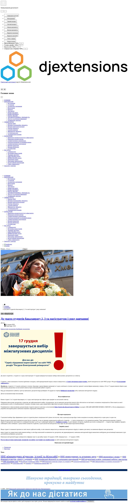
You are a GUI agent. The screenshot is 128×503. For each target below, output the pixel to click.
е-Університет (12, 151)
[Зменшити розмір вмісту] (20, 43)
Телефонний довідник (14, 120)
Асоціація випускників (14, 134)
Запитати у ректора (10, 166)
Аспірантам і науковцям (15, 106)
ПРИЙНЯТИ (90, 501)
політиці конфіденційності (78, 501)
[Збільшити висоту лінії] (19, 47)
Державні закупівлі (13, 155)
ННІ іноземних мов (10, 461)
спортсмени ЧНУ (18, 463)
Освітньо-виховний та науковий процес (19, 142)
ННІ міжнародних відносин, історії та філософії (29, 456)
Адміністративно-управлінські (17, 140)
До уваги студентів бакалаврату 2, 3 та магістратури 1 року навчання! (45, 318)
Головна (6, 306)
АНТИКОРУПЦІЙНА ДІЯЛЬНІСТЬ (19, 117)
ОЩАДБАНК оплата (14, 156)
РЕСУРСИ (7, 150)
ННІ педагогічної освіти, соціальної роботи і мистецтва (104, 459)
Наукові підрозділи (13, 145)
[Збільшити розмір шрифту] (22, 45)
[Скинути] (2, 11)
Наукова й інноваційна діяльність (18, 125)
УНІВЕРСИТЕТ (9, 122)
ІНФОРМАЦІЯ (8, 101)
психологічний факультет (81, 461)
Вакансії (10, 109)
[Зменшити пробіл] (24, 49)
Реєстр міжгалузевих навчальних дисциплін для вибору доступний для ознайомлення (27, 440)
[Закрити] (5, 11)
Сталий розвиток (13, 130)
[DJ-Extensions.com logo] (64, 80)
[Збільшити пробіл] (27, 49)
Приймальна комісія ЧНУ (41, 463)
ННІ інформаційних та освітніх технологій (105, 461)
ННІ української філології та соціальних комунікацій (56, 459)
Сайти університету (14, 164)
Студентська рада (13, 133)
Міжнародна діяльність (14, 131)
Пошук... (3, 249)
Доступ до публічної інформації (17, 119)
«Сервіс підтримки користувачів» (76, 381)
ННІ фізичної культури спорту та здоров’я (56, 461)
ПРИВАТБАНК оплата (14, 158)
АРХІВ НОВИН (64, 470)
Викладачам (11, 108)
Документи (11, 111)
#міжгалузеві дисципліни (8, 329)
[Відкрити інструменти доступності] (3, 3)
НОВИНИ (7, 100)
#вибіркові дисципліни (23, 329)
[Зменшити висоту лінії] (17, 47)
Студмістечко (12, 148)
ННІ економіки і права (109, 456)
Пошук (25, 249)
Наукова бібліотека (13, 147)
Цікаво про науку (13, 112)
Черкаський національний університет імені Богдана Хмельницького (29, 489)
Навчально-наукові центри (15, 139)
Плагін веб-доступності (8, 82)
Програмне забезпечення (15, 161)
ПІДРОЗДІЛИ (8, 136)
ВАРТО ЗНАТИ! (13, 115)
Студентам (11, 105)
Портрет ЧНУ (12, 123)
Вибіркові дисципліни (67, 390)
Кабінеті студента (61, 422)
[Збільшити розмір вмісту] (22, 43)
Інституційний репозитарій (16, 162)
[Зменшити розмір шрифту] (19, 45)
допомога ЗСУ (5, 463)
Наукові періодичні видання (16, 126)
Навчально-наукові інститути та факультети (21, 137)
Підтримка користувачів (15, 153)
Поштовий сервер (13, 159)
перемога (28, 463)
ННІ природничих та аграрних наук (78, 456)
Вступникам (11, 103)
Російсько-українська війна (30, 461)
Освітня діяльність (13, 128)
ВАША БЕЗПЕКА (13, 114)
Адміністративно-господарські (17, 144)
